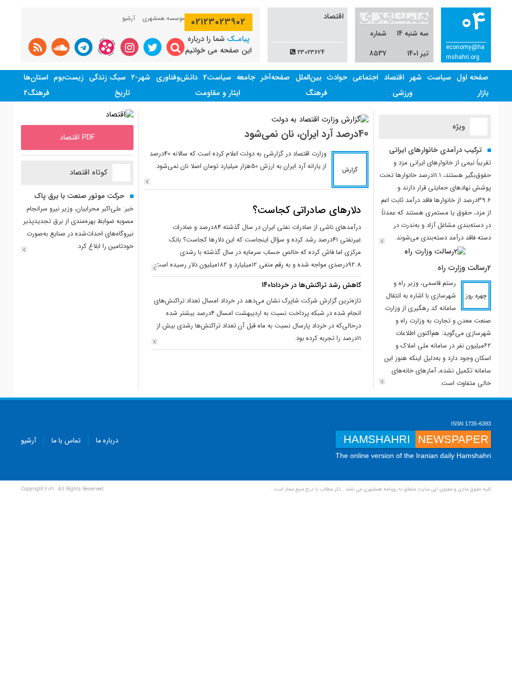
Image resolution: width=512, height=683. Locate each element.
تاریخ (122, 93)
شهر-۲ (140, 78)
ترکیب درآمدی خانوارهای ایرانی (435, 150)
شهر (416, 78)
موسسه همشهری (163, 18)
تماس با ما (66, 440)
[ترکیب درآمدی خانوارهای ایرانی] (382, 241)
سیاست (439, 78)
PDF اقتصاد (77, 138)
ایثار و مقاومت (217, 93)
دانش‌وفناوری (177, 78)
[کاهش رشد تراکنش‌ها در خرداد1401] (155, 341)
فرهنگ (317, 93)
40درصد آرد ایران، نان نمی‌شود (306, 134)
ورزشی (402, 93)
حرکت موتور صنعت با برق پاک (79, 196)
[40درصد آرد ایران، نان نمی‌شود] (147, 181)
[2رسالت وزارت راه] (435, 252)
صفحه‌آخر (275, 78)
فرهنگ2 (37, 93)
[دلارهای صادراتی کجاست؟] (155, 268)
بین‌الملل (309, 78)
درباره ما (107, 440)
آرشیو (128, 18)
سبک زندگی (107, 78)
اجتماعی (365, 78)
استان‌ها (36, 78)
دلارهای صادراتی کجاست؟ (306, 210)
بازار (483, 93)
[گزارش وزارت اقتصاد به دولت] (320, 120)
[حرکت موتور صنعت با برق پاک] (24, 249)
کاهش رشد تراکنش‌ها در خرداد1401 (311, 285)
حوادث (337, 78)
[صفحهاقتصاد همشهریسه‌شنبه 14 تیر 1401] (120, 114)
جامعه (245, 78)
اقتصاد (394, 78)
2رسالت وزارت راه (464, 268)
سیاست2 (217, 78)
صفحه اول (472, 78)
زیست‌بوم (69, 78)
